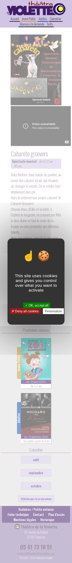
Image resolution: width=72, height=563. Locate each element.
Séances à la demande (32, 24)
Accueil (15, 18)
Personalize (53, 311)
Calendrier (55, 18)
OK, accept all (38, 305)
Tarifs (50, 24)
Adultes (43, 18)
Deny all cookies (26, 311)
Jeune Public (29, 18)
